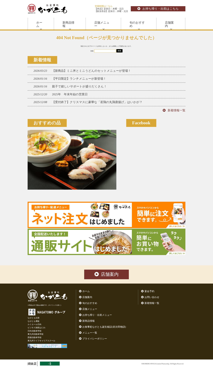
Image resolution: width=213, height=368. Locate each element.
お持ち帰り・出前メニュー (97, 315)
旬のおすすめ (89, 303)
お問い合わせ (151, 297)
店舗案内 (110, 274)
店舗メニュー (89, 309)
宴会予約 (149, 291)
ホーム (86, 291)
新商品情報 (88, 320)
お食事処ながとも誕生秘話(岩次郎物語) (104, 326)
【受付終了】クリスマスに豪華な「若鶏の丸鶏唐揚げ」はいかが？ (97, 102)
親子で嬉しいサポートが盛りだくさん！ (79, 86)
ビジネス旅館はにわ (36, 328)
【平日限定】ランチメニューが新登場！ (79, 78)
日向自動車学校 (34, 331)
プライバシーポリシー (94, 338)
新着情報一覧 (176, 110)
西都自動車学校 (34, 337)
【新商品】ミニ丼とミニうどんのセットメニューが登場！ (91, 70)
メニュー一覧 (89, 332)
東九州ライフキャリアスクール (41, 341)
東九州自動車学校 (35, 334)
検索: (92, 51)
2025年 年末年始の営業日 (70, 94)
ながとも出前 (33, 318)
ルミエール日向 (34, 324)
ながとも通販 (33, 321)
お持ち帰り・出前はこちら (160, 8)
